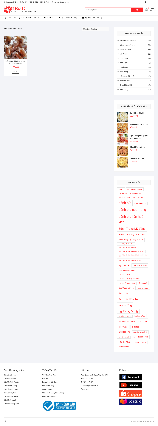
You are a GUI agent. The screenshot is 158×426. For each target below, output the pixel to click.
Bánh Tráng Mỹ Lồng (127, 45)
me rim (142, 321)
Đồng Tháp (124, 58)
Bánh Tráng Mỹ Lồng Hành (126, 244)
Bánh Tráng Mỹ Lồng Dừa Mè (131, 239)
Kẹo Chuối (143, 283)
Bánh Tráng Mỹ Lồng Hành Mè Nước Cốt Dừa (131, 251)
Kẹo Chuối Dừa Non (143, 288)
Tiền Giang (124, 90)
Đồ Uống (123, 54)
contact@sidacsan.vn (61, 2)
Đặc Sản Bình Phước (11, 382)
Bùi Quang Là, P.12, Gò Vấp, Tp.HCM (15, 2)
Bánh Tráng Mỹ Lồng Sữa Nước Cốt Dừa (130, 260)
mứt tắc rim (124, 332)
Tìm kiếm (137, 10)
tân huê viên (143, 337)
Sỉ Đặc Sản (19, 8)
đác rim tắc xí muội (124, 346)
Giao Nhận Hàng (48, 386)
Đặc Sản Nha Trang (11, 396)
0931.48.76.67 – (45, 2)
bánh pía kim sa (140, 203)
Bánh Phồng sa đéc (135, 193)
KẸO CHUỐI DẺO (124, 275)
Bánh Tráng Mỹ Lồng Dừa (132, 234)
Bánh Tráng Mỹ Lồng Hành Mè (127, 248)
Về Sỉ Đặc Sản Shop (49, 375)
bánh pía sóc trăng (132, 210)
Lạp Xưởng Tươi (140, 316)
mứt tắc (135, 326)
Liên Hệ (99, 18)
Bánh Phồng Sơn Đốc (128, 40)
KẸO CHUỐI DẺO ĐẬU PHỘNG (129, 279)
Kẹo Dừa (124, 293)
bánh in (121, 189)
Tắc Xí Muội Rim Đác (140, 342)
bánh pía (125, 203)
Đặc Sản (50, 18)
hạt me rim (124, 265)
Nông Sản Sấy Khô (127, 76)
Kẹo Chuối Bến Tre (126, 288)
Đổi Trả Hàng (47, 389)
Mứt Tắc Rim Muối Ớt (140, 332)
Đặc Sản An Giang (10, 386)
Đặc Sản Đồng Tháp (11, 389)
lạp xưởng (125, 305)
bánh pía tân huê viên (131, 219)
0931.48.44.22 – (34, 2)
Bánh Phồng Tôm (138, 197)
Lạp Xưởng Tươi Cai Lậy (127, 321)
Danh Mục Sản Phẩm (30, 18)
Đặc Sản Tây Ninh (10, 393)
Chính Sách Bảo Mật (49, 396)
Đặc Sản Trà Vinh (10, 400)
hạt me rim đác (140, 265)
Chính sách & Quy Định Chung (53, 393)
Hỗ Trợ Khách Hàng (69, 18)
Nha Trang (124, 72)
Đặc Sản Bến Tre (10, 375)
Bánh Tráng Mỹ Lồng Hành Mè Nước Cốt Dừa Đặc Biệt (133, 256)
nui (134, 337)
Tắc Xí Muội (125, 341)
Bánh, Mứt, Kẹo (125, 49)
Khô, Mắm (124, 63)
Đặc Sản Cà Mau (10, 378)
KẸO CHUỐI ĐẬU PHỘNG (127, 283)
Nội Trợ (88, 18)
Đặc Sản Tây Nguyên (11, 404)
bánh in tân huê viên (134, 189)
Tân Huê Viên (125, 81)
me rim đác (123, 327)
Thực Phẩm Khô (126, 85)
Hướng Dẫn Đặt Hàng (49, 382)
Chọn (15, 72)
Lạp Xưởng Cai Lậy (128, 311)
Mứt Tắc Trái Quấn (124, 337)
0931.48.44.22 (87, 378)
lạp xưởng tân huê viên (125, 316)
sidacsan (85, 389)
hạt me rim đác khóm (127, 270)
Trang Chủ (11, 18)
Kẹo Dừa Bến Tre (129, 299)
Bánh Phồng (123, 193)
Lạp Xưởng (124, 67)
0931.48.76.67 (87, 382)
